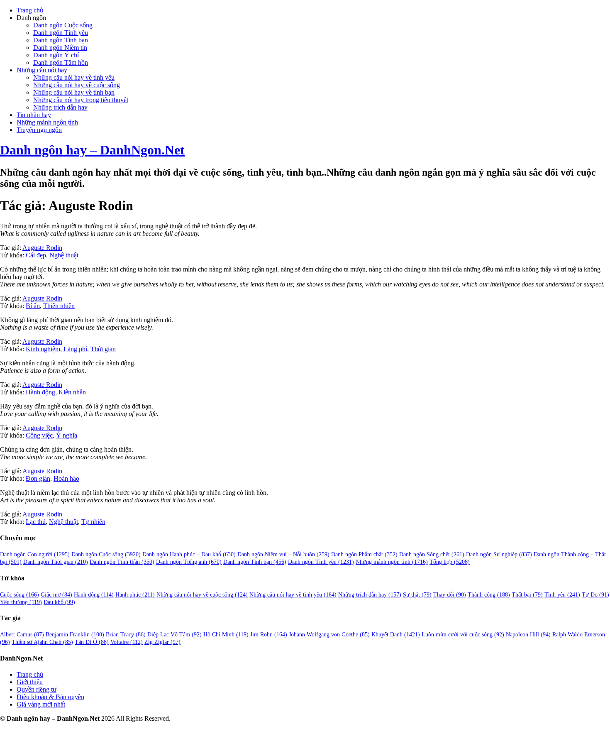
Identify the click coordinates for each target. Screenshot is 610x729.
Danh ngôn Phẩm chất (364, 554)
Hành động (40, 392)
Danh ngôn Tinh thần (122, 562)
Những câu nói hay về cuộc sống (76, 84)
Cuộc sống (19, 595)
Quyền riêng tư (36, 689)
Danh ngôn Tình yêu (60, 32)
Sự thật (417, 595)
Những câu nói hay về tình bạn (74, 92)
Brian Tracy (126, 634)
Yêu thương (21, 602)
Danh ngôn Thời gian (55, 562)
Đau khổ (59, 602)
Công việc (39, 435)
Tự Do (595, 595)
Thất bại (527, 595)
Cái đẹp (36, 255)
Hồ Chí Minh (226, 634)
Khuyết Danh (395, 634)
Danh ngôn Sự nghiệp (499, 554)
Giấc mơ (56, 595)
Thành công (489, 595)
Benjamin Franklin (75, 634)
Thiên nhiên (59, 305)
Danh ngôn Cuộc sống (63, 25)
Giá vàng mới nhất (41, 704)
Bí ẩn (33, 305)
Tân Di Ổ (92, 642)
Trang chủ (30, 10)
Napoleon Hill (528, 634)
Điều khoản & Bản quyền (50, 696)
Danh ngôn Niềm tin (60, 47)
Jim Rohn (268, 634)
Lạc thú (36, 521)
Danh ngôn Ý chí (56, 55)
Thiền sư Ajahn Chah (42, 642)
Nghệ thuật (63, 255)
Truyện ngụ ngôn (39, 129)
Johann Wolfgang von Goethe (329, 634)
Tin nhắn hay (34, 114)
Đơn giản (38, 478)
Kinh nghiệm (43, 348)
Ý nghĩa (66, 435)
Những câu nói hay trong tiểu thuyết (80, 99)
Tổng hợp (449, 562)
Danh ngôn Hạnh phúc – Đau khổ (189, 554)
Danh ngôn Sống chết (431, 554)
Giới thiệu (30, 681)
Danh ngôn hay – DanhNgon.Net (92, 149)
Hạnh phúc (135, 595)
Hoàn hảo (66, 478)
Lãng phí (75, 348)
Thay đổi (449, 595)
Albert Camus (22, 634)
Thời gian (103, 348)
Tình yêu (562, 595)
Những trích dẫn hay (60, 107)
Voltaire (126, 642)
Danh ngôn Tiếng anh (189, 562)
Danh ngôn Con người (35, 554)
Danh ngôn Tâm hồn (60, 62)
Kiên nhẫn (72, 392)
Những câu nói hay (42, 69)
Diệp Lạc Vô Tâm (174, 634)
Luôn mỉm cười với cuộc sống (463, 634)
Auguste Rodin (42, 247)
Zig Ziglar (162, 642)
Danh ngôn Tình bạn (60, 40)
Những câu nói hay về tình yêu (74, 77)
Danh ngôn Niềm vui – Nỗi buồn (283, 554)
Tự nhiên (93, 521)
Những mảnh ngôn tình (47, 122)
